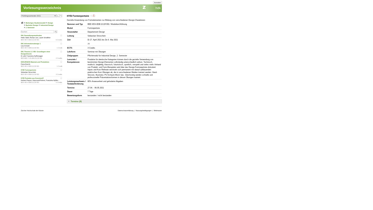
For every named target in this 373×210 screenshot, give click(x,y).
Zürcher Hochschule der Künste (32, 110)
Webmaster (158, 110)
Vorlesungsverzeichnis (42, 8)
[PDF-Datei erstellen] (94, 16)
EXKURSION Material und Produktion (35, 62)
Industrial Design (47, 25)
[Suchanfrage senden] (56, 31)
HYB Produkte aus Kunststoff (32, 78)
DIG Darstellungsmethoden (31, 35)
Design (50, 23)
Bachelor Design (32, 25)
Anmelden (157, 3)
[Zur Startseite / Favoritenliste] (22, 23)
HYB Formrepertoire (29, 70)
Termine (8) (76, 101)
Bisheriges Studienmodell (35, 23)
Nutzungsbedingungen (144, 110)
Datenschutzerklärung (125, 110)
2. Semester (30, 27)
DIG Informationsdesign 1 (31, 43)
